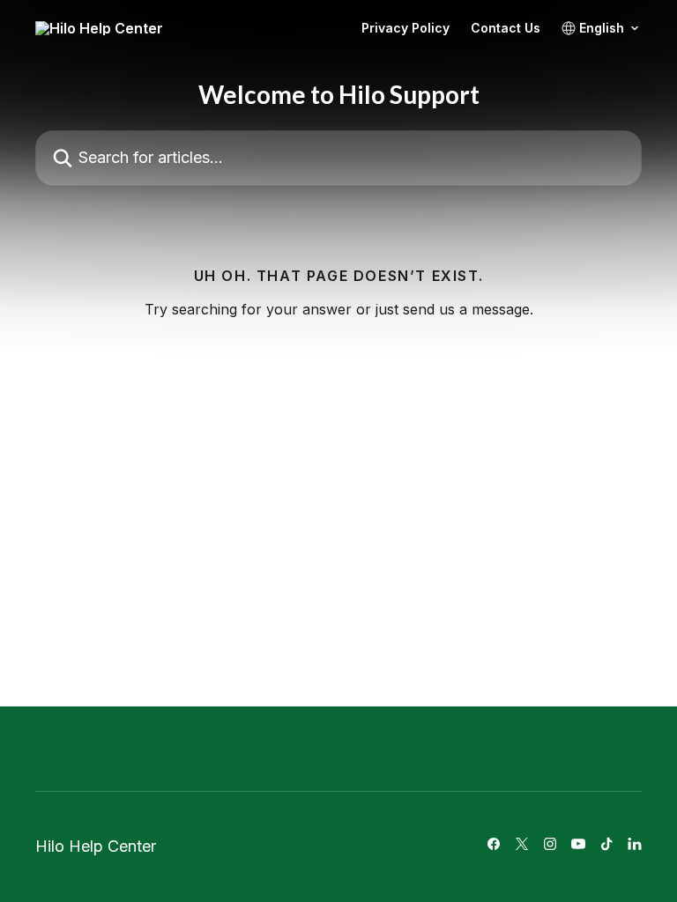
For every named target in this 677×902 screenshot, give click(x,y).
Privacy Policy (405, 28)
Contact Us (505, 28)
